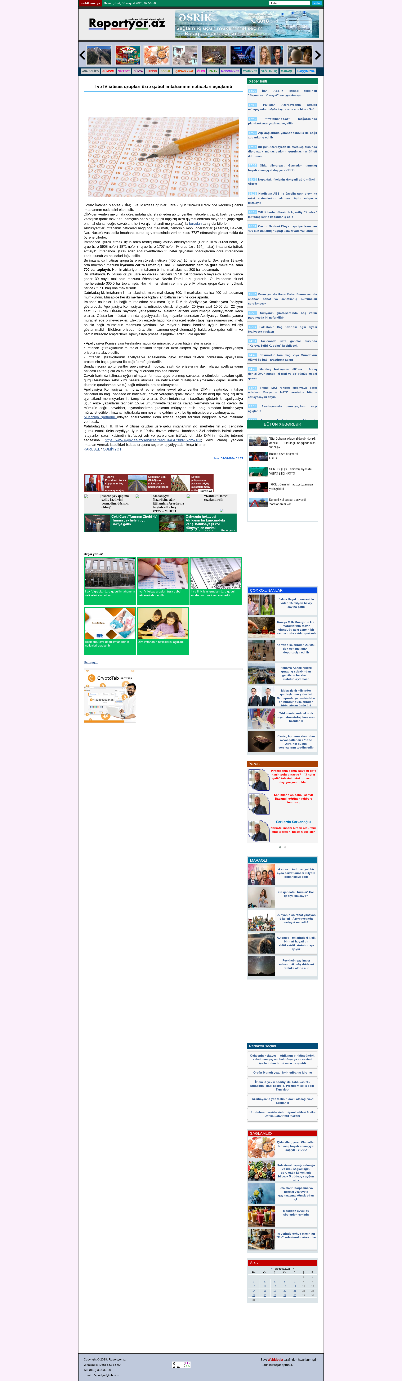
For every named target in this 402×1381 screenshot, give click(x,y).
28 (295, 1295)
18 (265, 1290)
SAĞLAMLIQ (269, 71)
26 (274, 1295)
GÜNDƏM (108, 71)
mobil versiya (90, 3)
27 (284, 1295)
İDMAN (213, 71)
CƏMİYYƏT (250, 71)
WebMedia (275, 1359)
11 (265, 1286)
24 (254, 1295)
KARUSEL (92, 449)
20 (284, 1290)
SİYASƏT (124, 71)
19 (274, 1290)
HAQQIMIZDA (306, 71)
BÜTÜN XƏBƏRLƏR (282, 424)
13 (284, 1286)
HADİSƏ (152, 71)
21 (295, 1290)
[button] (280, 847)
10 (254, 1286)
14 (295, 1286)
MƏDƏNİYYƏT (230, 71)
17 (254, 1290)
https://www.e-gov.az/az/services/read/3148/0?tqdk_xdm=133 (153, 440)
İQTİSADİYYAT (184, 71)
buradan (195, 224)
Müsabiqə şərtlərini (100, 417)
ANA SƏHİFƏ (90, 71)
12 (274, 1286)
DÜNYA (138, 71)
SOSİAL (166, 71)
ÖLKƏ (201, 71)
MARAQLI (287, 71)
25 (265, 1295)
